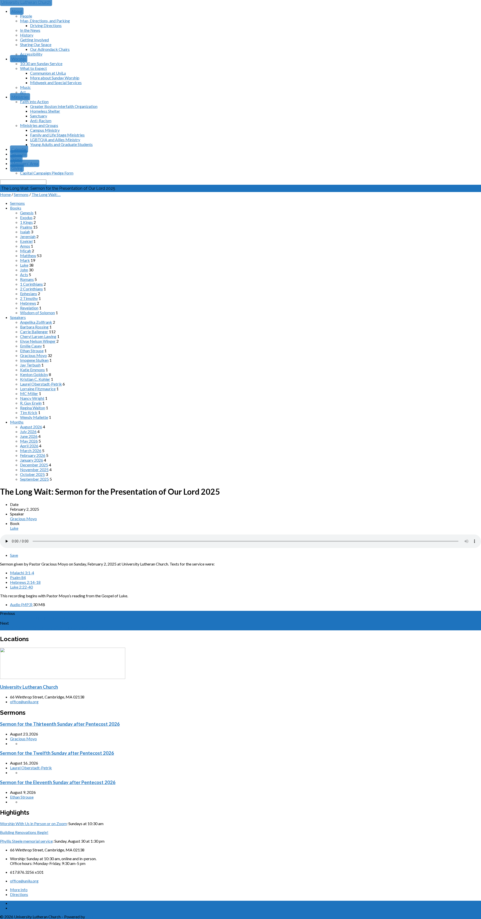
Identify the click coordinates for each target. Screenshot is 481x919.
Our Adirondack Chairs (50, 49)
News (16, 158)
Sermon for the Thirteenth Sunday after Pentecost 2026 (60, 724)
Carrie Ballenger (34, 331)
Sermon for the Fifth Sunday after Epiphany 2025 (45, 628)
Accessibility (31, 54)
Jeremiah (28, 236)
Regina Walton (32, 407)
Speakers (18, 317)
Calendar (19, 149)
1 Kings (26, 222)
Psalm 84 (18, 577)
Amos (25, 246)
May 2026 (29, 441)
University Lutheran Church (29, 687)
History (26, 35)
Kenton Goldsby (34, 374)
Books (15, 208)
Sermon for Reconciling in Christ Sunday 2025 (42, 618)
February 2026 (32, 455)
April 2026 (29, 445)
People (26, 16)
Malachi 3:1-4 (22, 572)
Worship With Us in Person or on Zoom (33, 823)
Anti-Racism (40, 120)
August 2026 (31, 426)
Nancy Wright (32, 398)
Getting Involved (34, 39)
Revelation (29, 307)
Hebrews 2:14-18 (25, 582)
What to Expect (33, 68)
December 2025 (34, 464)
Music (25, 87)
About (16, 11)
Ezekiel (26, 241)
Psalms (26, 227)
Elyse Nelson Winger (38, 341)
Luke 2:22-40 (21, 587)
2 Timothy (29, 298)
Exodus (26, 217)
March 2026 (30, 450)
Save (14, 555)
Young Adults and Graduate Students (61, 144)
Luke (24, 265)
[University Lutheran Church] (62, 677)
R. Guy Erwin (31, 403)
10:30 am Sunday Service (41, 63)
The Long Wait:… (46, 194)
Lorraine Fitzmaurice (38, 388)
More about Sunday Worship (54, 77)
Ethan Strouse (32, 350)
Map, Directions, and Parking (45, 20)
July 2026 (28, 431)
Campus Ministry (45, 130)
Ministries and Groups (39, 125)
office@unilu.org (24, 701)
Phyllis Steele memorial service (26, 841)
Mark (25, 260)
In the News (30, 30)
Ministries (20, 96)
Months (17, 422)
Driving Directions (46, 25)
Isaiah (25, 231)
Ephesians (28, 293)
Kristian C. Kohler (35, 379)
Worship (18, 58)
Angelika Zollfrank (36, 322)
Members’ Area (24, 163)
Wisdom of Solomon (37, 312)
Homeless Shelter (45, 111)
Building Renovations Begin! (24, 832)
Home (5, 194)
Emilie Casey (31, 345)
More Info (19, 889)
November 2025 (34, 469)
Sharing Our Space (35, 44)
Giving (17, 168)
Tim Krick (28, 412)
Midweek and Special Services (56, 82)
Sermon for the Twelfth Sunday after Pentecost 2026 (57, 753)
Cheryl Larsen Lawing (38, 336)
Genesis (27, 212)
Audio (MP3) (21, 604)
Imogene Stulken (34, 360)
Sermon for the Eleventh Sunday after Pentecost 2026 (57, 782)
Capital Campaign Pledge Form (46, 172)
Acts (24, 274)
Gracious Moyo (33, 355)
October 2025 (32, 474)
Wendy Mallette (34, 417)
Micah (25, 250)
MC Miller (29, 393)
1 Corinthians (31, 284)
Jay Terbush (30, 364)
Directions (19, 894)
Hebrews (28, 303)
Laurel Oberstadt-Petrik (41, 384)
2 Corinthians (31, 288)
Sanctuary (38, 115)
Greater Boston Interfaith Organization (63, 106)
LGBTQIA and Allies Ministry (55, 139)
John (24, 269)
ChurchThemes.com (103, 916)
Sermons (18, 153)
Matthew (28, 255)
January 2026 (31, 460)
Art (23, 92)
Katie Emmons (32, 369)
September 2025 (34, 479)
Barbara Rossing (34, 326)
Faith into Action (34, 101)
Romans (27, 279)
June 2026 (29, 436)
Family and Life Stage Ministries (57, 134)
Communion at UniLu (48, 73)
